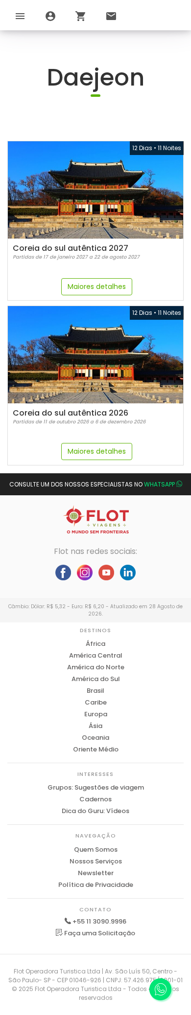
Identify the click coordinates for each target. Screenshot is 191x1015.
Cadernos (95, 799)
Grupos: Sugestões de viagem (96, 787)
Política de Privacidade (95, 884)
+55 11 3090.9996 (99, 921)
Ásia (95, 725)
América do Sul (96, 679)
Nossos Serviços (96, 861)
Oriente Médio (96, 749)
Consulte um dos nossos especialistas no (92, 484)
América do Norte (95, 667)
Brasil (95, 690)
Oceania (95, 737)
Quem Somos (96, 849)
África (95, 643)
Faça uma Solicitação (99, 933)
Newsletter (96, 873)
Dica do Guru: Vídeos (95, 811)
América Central (95, 655)
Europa (95, 714)
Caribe (96, 702)
